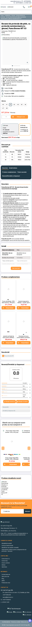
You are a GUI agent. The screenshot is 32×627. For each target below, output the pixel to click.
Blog (3, 578)
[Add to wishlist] (3, 282)
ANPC (3, 580)
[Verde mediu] (19, 454)
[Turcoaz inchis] (16, 454)
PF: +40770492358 (26, 1)
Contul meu (5, 560)
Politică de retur (6, 582)
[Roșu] (5, 454)
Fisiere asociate (21, 172)
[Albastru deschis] (13, 454)
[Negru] (7, 331)
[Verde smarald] (17, 454)
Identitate (4, 567)
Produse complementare (9, 172)
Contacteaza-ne (6, 574)
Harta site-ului (5, 576)
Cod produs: (5, 31)
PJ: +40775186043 (18, 2)
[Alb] (3, 454)
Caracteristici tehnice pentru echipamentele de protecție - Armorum (14, 550)
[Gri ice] (7, 454)
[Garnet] (12, 454)
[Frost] (18, 454)
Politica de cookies (25, 622)
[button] (16, 51)
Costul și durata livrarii (7, 545)
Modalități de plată (7, 543)
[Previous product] (30, 17)
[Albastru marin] (4, 454)
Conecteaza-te (6, 558)
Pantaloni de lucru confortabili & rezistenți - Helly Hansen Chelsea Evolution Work (23, 338)
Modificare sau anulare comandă (10, 547)
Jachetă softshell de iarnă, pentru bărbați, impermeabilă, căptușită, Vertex (8, 338)
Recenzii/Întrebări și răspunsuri (11, 176)
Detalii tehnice (13, 168)
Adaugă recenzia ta (10, 401)
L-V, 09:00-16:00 (27, 2)
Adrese (3, 565)
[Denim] (15, 454)
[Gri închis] (8, 299)
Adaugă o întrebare (23, 401)
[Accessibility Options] (30, 620)
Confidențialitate (6, 622)
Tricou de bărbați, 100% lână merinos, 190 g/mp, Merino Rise (8, 303)
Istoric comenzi (6, 563)
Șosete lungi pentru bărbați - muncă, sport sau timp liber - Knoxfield (23, 303)
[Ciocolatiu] (8, 454)
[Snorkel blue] (14, 454)
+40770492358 (7, 595)
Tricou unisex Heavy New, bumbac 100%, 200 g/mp (11, 458)
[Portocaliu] (10, 454)
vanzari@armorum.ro (15, 1)
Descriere (5, 168)
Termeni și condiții (15, 622)
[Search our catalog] (30, 11)
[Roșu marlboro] (8, 331)
